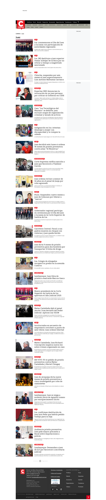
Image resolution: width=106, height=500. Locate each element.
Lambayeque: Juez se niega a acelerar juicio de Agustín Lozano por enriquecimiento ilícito (49, 397)
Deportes (45, 22)
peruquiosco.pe (30, 497)
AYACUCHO (35, 25)
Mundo (39, 22)
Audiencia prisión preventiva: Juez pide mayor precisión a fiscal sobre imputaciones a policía (48, 432)
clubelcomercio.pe (40, 494)
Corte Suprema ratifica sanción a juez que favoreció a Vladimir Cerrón (49, 164)
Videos (75, 22)
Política (29, 22)
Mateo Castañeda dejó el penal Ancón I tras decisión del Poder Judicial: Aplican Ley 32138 (48, 310)
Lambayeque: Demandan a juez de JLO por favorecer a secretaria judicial (49, 449)
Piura (36, 191)
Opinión (80, 479)
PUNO (32, 27)
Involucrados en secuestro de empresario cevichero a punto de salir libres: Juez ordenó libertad (49, 327)
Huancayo (38, 105)
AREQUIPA (29, 25)
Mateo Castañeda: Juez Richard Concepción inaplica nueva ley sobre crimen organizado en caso (49, 345)
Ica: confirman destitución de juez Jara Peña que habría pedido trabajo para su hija (49, 414)
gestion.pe (49, 494)
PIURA (28, 27)
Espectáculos (60, 22)
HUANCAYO (59, 25)
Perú (34, 22)
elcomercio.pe (29, 494)
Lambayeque (39, 273)
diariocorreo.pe (72, 494)
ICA (69, 25)
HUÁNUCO (65, 25)
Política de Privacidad (56, 473)
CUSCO (46, 25)
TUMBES (41, 27)
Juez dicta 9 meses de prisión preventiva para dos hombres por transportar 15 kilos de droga (49, 247)
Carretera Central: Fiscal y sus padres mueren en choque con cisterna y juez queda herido (48, 231)
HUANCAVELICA (52, 25)
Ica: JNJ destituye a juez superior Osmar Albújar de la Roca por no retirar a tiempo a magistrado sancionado (49, 61)
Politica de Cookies (55, 476)
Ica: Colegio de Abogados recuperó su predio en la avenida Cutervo (49, 263)
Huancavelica (39, 158)
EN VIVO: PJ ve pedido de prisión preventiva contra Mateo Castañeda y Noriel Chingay (49, 362)
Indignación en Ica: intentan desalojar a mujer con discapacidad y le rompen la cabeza (47, 131)
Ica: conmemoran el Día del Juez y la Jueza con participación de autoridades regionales (49, 44)
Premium (80, 487)
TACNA (36, 27)
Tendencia (68, 22)
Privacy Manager (36, 488)
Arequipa (38, 241)
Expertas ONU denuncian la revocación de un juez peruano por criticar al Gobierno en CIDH (49, 93)
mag (37, 497)
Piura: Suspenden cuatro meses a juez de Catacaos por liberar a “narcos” (49, 197)
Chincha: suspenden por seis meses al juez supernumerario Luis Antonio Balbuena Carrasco (49, 77)
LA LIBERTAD (74, 25)
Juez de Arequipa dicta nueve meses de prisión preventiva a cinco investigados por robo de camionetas (48, 380)
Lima (36, 141)
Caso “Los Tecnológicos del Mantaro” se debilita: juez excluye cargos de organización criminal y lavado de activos (48, 111)
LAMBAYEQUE (81, 25)
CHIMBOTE (41, 25)
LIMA (87, 25)
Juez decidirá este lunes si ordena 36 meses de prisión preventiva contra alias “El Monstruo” (49, 146)
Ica (36, 39)
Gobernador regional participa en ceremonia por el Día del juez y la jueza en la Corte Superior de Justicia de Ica (49, 214)
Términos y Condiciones (56, 470)
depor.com (56, 494)
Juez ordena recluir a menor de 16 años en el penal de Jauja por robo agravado (48, 181)
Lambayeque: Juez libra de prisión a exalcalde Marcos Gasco (49, 277)
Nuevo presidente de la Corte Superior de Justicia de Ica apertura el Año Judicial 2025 (47, 293)
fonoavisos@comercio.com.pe (39, 477)
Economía (52, 22)
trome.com (64, 494)
